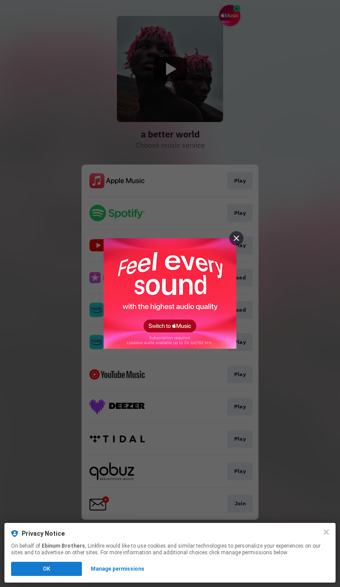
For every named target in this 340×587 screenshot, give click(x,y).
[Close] (326, 532)
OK (46, 569)
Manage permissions (117, 569)
